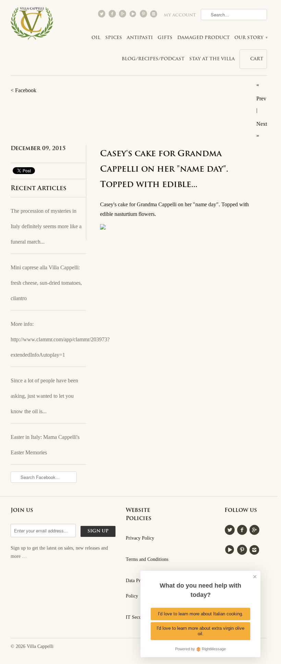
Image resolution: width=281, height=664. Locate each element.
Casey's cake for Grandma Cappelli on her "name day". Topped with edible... (164, 169)
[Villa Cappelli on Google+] (123, 15)
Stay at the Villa (212, 59)
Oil (95, 38)
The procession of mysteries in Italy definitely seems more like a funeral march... (46, 226)
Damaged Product (203, 38)
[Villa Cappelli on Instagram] (154, 15)
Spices (113, 38)
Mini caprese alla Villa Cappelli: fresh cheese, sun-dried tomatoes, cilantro (46, 283)
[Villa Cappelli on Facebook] (112, 15)
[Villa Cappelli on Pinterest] (143, 15)
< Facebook (23, 90)
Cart (256, 59)
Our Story (250, 38)
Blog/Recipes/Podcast (153, 59)
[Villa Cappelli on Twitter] (102, 15)
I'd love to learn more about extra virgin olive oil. (200, 631)
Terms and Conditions (147, 559)
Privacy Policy (140, 538)
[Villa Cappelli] (32, 25)
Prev (261, 98)
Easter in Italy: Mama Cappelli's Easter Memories (45, 444)
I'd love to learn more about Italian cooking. (200, 613)
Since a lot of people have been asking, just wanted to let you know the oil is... (44, 396)
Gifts (165, 38)
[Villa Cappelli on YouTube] (133, 15)
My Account (180, 15)
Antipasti (140, 38)
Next (261, 124)
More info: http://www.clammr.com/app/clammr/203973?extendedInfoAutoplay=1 (48, 339)
